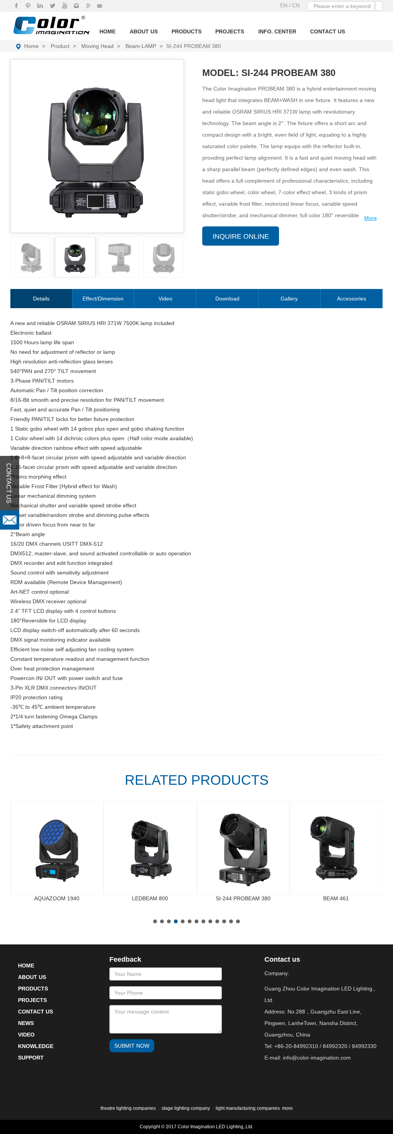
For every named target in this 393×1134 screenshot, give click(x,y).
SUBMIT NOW (131, 1046)
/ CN (294, 5)
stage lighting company (186, 1108)
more (287, 1108)
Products (186, 31)
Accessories (351, 298)
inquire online (241, 236)
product (60, 46)
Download (227, 298)
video (26, 1035)
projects (32, 1000)
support (31, 1058)
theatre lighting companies (128, 1108)
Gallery (289, 298)
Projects (229, 31)
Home (107, 31)
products (33, 988)
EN (284, 5)
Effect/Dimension (103, 298)
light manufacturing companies (248, 1108)
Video (165, 298)
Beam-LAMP (140, 46)
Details (41, 298)
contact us (35, 1012)
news (26, 1023)
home (31, 46)
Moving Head (97, 46)
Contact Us (327, 31)
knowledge (35, 1046)
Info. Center (277, 31)
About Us (144, 31)
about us (32, 977)
